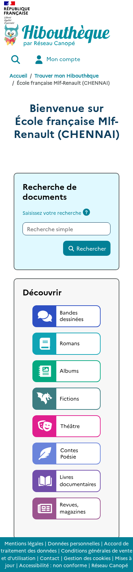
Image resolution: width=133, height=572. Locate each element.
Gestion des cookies (87, 558)
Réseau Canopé (109, 565)
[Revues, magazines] (66, 507)
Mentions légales (23, 543)
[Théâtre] (66, 425)
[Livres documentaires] (66, 480)
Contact (49, 558)
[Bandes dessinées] (66, 315)
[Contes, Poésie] (66, 452)
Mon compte (62, 58)
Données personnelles (74, 543)
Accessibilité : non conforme (53, 565)
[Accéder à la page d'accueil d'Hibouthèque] (57, 35)
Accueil (18, 75)
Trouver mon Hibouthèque (66, 75)
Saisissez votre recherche (52, 212)
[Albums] (66, 370)
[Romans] (66, 342)
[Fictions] (66, 397)
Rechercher (90, 248)
